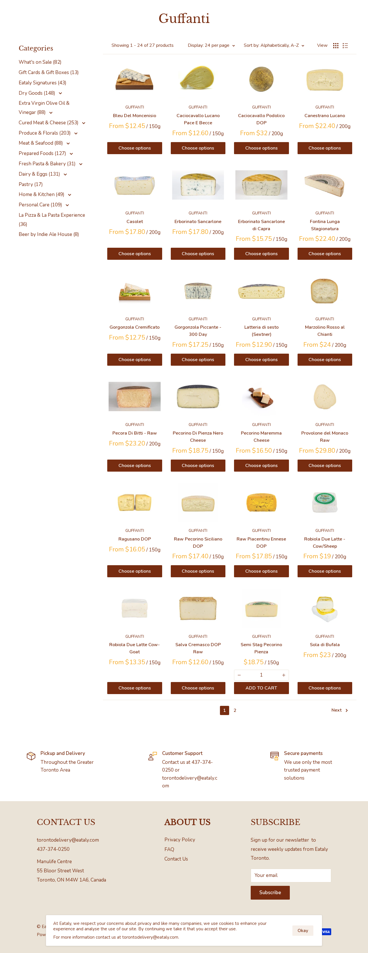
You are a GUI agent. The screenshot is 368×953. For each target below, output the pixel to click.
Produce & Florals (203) (45, 133)
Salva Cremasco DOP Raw (198, 648)
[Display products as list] (345, 45)
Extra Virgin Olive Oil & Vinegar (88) (44, 108)
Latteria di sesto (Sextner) (261, 331)
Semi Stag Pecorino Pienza (261, 648)
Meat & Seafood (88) (41, 143)
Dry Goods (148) (37, 93)
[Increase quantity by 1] (284, 675)
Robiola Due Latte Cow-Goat (134, 648)
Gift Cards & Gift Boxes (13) (49, 72)
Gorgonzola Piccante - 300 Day (198, 331)
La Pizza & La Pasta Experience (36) (52, 220)
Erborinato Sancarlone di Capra (261, 225)
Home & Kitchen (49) (42, 194)
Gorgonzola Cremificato (135, 327)
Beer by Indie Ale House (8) (49, 234)
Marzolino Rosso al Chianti (325, 331)
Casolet (134, 221)
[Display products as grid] (335, 45)
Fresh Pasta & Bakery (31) (48, 163)
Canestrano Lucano (324, 116)
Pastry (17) (31, 184)
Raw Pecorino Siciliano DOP (198, 542)
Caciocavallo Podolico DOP (261, 119)
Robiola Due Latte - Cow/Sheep (324, 542)
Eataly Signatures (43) (42, 83)
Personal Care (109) (41, 205)
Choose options (134, 148)
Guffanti (134, 107)
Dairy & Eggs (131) (40, 174)
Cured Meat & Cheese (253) (49, 122)
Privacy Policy (179, 839)
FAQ (169, 849)
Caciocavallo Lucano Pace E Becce (198, 119)
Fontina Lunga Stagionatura (325, 225)
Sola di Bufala (325, 645)
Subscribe (270, 892)
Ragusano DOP (134, 539)
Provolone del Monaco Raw (324, 436)
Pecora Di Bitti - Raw (134, 433)
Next (336, 710)
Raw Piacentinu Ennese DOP (261, 542)
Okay (303, 930)
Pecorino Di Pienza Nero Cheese (198, 436)
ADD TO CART (261, 688)
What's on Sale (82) (40, 62)
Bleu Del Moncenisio (134, 116)
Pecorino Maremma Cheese (261, 436)
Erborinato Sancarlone (198, 221)
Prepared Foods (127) (43, 153)
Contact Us (176, 859)
